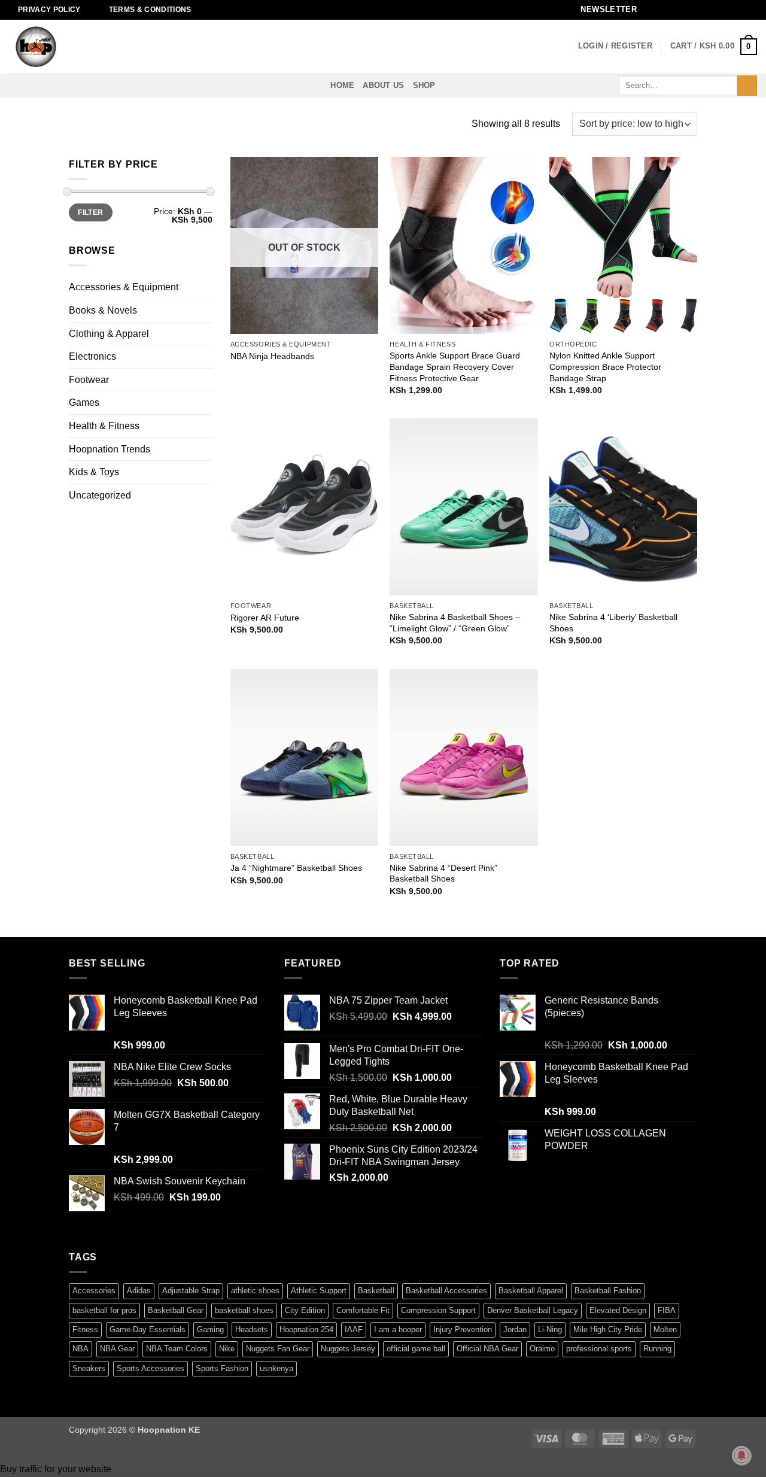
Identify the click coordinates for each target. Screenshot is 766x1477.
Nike (227, 1348)
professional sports (599, 1348)
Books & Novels (103, 310)
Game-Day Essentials (148, 1329)
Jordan (515, 1329)
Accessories (93, 1290)
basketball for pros (104, 1310)
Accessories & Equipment (123, 287)
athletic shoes (255, 1290)
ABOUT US (383, 85)
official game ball (416, 1348)
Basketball (376, 1290)
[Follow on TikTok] (682, 9)
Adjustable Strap (191, 1290)
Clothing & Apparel (109, 334)
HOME (342, 85)
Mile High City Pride (607, 1329)
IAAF (354, 1329)
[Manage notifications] (741, 1455)
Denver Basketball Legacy (532, 1310)
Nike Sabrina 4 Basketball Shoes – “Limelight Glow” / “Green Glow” (455, 622)
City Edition (305, 1310)
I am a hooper (398, 1329)
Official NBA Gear (487, 1348)
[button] (604, 10)
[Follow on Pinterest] (728, 9)
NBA (80, 1348)
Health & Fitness (104, 426)
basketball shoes (244, 1310)
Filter (90, 212)
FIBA (667, 1310)
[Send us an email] (705, 9)
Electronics (92, 356)
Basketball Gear (175, 1310)
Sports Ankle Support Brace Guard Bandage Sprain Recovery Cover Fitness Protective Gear (455, 366)
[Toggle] (205, 287)
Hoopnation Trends (109, 449)
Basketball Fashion (607, 1290)
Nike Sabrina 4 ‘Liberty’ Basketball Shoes (613, 622)
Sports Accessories (150, 1368)
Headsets (251, 1329)
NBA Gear (117, 1348)
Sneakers (88, 1368)
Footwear (89, 380)
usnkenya (276, 1368)
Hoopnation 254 (306, 1329)
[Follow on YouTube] (739, 9)
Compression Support (438, 1310)
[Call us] (717, 9)
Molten (665, 1329)
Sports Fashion (222, 1368)
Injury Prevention (462, 1329)
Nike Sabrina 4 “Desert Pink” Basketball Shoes (443, 873)
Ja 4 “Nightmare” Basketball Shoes (296, 868)
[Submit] (747, 85)
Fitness (85, 1329)
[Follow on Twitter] (693, 9)
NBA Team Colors (177, 1348)
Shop (424, 85)
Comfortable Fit (363, 1310)
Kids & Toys (94, 472)
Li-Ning (550, 1329)
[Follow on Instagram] (670, 9)
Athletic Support (318, 1290)
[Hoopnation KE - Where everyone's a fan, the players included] (69, 47)
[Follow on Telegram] (751, 9)
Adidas (139, 1290)
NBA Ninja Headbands (272, 356)
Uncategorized (100, 495)
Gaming (210, 1329)
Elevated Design (617, 1310)
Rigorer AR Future (264, 617)
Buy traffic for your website (55, 1469)
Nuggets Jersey (348, 1348)
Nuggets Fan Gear (277, 1348)
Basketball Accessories (446, 1290)
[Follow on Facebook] (659, 9)
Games (84, 402)
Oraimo (542, 1348)
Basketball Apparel (530, 1290)
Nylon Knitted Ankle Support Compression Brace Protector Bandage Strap (605, 366)
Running (657, 1348)
